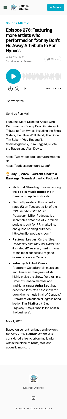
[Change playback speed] (25, 88)
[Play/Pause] (13, 76)
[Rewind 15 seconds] (10, 88)
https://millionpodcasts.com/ (31, 233)
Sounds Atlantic (24, 7)
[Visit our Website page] (33, 398)
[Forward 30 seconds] (17, 88)
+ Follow (55, 7)
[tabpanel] (33, 232)
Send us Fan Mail (17, 113)
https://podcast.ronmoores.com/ (28, 166)
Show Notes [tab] (15, 101)
